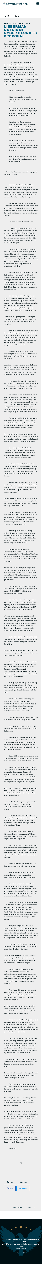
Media (3, 16)
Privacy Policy (21, 1252)
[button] (33, 3)
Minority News (13, 16)
